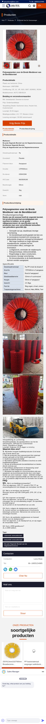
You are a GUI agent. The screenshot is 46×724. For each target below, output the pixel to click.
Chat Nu (23, 576)
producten (11, 20)
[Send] (43, 720)
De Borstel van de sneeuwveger (27, 20)
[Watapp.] (10, 569)
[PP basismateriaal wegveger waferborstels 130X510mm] (33, 650)
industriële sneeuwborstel (13, 540)
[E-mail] (15, 569)
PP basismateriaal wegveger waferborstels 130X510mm (33, 663)
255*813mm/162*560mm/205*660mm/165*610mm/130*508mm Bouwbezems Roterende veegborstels (12, 663)
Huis (3, 20)
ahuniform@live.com (11, 2)
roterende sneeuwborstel (13, 535)
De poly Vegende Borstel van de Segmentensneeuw (15, 545)
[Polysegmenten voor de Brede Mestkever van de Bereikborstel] (21, 45)
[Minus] (43, 671)
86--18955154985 (37, 2)
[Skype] (5, 569)
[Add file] (2, 720)
